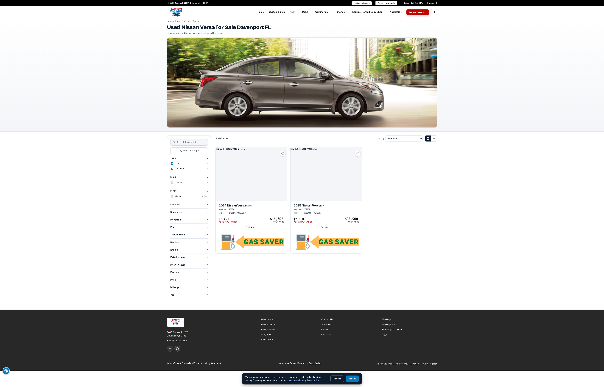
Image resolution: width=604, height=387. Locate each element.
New (293, 12)
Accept (352, 378)
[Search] (174, 142)
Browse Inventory (418, 12)
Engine (174, 249)
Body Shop (266, 334)
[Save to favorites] (282, 153)
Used (306, 12)
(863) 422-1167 (177, 340)
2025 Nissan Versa (309, 205)
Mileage (174, 287)
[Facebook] (170, 349)
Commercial (323, 12)
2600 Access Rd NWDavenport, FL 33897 (178, 334)
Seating (174, 242)
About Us (396, 12)
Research (326, 334)
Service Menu (268, 329)
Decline (337, 378)
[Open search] (434, 12)
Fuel (172, 227)
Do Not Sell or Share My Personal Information (398, 363)
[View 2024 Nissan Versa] (251, 174)
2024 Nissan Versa (235, 205)
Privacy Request (429, 363)
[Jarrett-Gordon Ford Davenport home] (176, 12)
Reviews (325, 329)
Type (173, 157)
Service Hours (268, 324)
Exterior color (178, 257)
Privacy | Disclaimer (392, 329)
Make (173, 176)
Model (173, 190)
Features (175, 272)
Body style (176, 212)
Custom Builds (277, 12)
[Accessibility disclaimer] (6, 370)
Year (172, 294)
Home (260, 12)
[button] (251, 242)
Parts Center (267, 339)
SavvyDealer (315, 363)
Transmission (177, 234)
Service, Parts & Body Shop (368, 12)
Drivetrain (176, 219)
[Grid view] (428, 138)
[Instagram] (177, 349)
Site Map (386, 319)
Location (175, 204)
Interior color (177, 264)
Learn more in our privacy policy (303, 380)
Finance (341, 12)
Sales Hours (267, 319)
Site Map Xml (388, 324)
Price (173, 279)
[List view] (434, 138)
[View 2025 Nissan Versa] (326, 174)
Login (384, 334)
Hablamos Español (362, 3)
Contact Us (327, 319)
